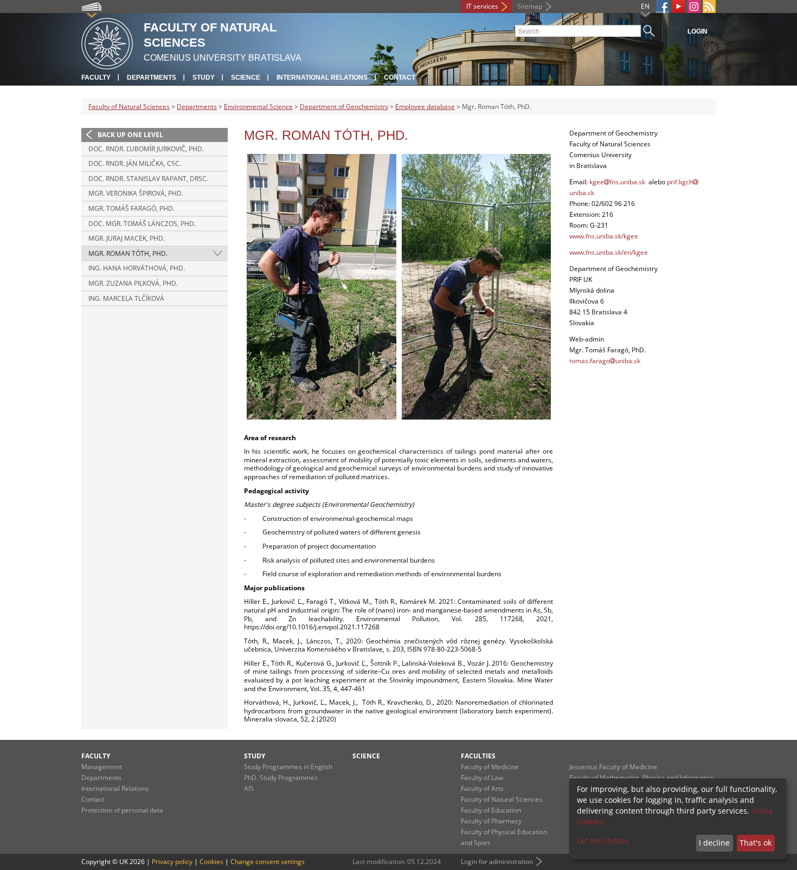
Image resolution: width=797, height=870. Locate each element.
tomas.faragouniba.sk (604, 360)
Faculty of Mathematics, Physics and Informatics (641, 777)
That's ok (756, 842)
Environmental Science (258, 106)
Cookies (211, 861)
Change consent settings (267, 861)
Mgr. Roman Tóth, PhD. (128, 253)
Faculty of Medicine (490, 766)
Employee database (425, 106)
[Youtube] (678, 6)
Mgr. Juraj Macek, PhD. (126, 238)
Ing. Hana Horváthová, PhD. (136, 268)
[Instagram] (693, 6)
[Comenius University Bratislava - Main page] (107, 42)
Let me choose (603, 840)
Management (101, 766)
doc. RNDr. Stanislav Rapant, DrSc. (148, 178)
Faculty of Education (491, 810)
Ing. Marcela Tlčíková (126, 298)
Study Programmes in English (288, 766)
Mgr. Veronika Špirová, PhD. (135, 193)
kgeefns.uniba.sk (617, 181)
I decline (714, 842)
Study (203, 77)
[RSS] (709, 6)
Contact (399, 77)
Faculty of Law (482, 777)
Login (697, 31)
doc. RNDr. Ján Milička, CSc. (134, 163)
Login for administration (497, 861)
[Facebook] (662, 6)
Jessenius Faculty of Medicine (613, 766)
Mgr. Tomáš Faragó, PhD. (131, 208)
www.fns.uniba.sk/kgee (603, 236)
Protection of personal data (122, 810)
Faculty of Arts (482, 788)
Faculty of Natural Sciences (129, 106)
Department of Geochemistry (344, 106)
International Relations (322, 77)
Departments (151, 77)
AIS (249, 788)
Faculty (96, 77)
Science (245, 77)
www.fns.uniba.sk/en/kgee (608, 252)
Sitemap (529, 6)
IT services (482, 6)
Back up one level (130, 134)
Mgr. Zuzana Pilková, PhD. (133, 283)
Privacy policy (172, 861)
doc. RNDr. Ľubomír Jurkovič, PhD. (146, 148)
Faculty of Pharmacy (491, 821)
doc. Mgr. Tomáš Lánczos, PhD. (142, 223)
